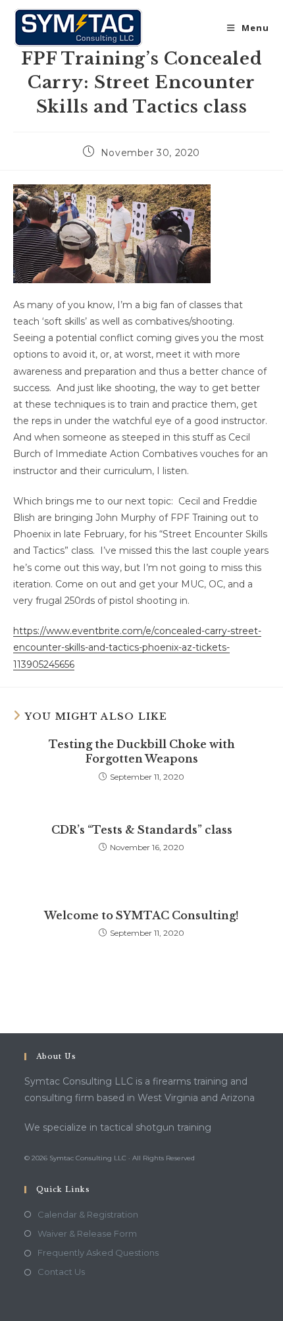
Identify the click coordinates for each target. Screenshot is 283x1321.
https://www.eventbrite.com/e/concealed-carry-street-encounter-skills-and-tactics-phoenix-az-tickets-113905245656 (137, 647)
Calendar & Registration (88, 1214)
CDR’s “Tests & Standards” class (141, 829)
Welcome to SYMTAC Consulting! (141, 915)
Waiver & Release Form (87, 1233)
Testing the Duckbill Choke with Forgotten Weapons (142, 751)
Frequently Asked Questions (98, 1252)
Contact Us (61, 1271)
